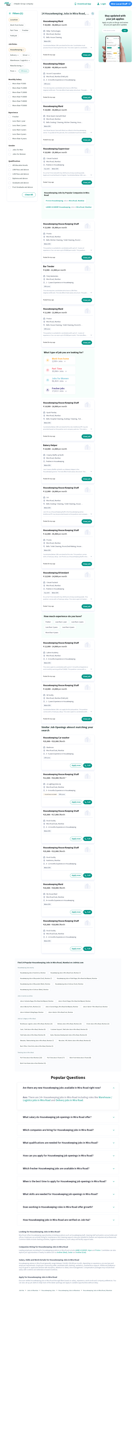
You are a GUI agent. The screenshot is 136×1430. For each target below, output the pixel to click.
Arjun (90, 1250)
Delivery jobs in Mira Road (69, 1100)
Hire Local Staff (119, 4)
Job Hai (21, 1290)
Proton (98, 1250)
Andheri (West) (62, 1252)
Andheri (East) (81, 1252)
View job (86, 55)
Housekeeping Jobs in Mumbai (69, 1290)
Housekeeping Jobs (48, 1290)
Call (88, 765)
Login (103, 4)
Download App (84, 4)
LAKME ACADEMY (81, 1250)
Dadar (70, 1252)
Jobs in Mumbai (32, 1290)
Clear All (29, 194)
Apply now (76, 765)
